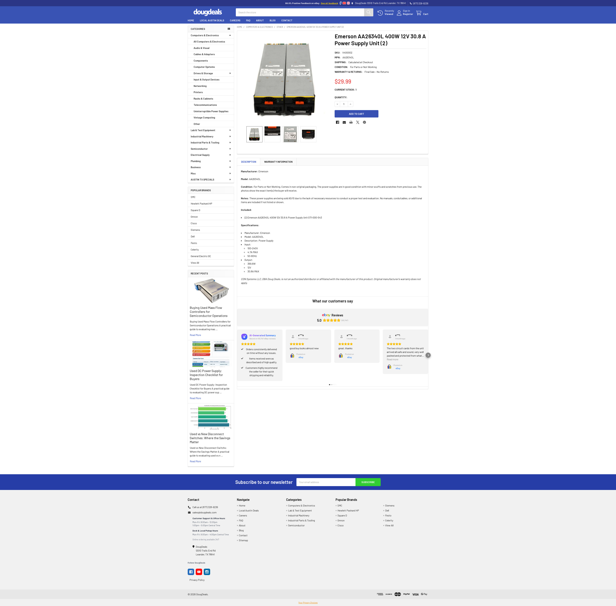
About (260, 20)
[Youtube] (199, 572)
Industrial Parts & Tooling (205, 142)
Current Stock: (345, 89)
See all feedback (329, 3)
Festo (194, 242)
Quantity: (341, 97)
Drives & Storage (203, 73)
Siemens (195, 229)
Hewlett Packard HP (201, 203)
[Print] (351, 122)
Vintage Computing (204, 117)
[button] (237, 355)
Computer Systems (204, 66)
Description (248, 161)
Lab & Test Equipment (203, 130)
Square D (195, 210)
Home (191, 20)
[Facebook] (340, 3)
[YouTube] (344, 3)
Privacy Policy (197, 579)
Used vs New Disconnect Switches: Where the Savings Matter (210, 438)
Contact (286, 20)
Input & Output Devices (206, 79)
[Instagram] (348, 3)
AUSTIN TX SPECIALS (202, 179)
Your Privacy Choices (308, 602)
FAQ (248, 20)
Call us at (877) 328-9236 (205, 507)
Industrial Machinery (202, 136)
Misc (193, 173)
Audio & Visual (202, 47)
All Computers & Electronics (209, 41)
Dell (193, 236)
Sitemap (243, 540)
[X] (358, 122)
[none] (285, 78)
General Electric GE (201, 256)
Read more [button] (392, 359)
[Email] (344, 122)
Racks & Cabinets (203, 98)
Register (408, 13)
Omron (194, 216)
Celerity (195, 249)
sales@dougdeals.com (205, 512)
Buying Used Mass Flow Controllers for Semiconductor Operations (208, 312)
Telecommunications (205, 104)
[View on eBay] (293, 337)
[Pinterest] (364, 122)
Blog (273, 20)
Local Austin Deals (212, 20)
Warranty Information (278, 161)
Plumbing (196, 161)
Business (196, 167)
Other (197, 123)
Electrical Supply (200, 154)
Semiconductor (199, 148)
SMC (193, 196)
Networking (200, 85)
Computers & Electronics (205, 35)
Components (201, 60)
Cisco (194, 223)
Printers (198, 92)
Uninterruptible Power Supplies (211, 111)
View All (195, 262)
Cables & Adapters (204, 54)
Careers (235, 20)
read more (195, 334)
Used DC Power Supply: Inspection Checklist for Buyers (206, 375)
